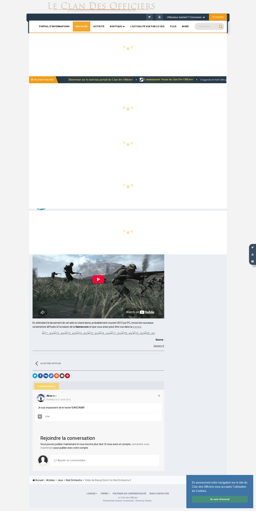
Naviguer (81, 26)
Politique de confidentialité (129, 493)
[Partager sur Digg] (45, 375)
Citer (47, 416)
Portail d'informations (54, 26)
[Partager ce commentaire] (159, 395)
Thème (104, 493)
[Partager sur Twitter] (35, 375)
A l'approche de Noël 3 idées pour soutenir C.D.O (194, 80)
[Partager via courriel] (62, 375)
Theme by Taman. (143, 501)
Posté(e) (58, 399)
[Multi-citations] (40, 416)
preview (137, 326)
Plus (173, 26)
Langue (91, 493)
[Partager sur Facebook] (40, 375)
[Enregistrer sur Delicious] (51, 375)
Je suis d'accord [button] (220, 499)
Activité (98, 26)
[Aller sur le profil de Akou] (41, 398)
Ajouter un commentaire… (72, 460)
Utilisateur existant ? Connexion (185, 17)
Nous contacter (159, 493)
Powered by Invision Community (118, 501)
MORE (185, 26)
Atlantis (219, 72)
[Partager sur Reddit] (56, 375)
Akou (49, 395)
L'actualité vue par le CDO (147, 26)
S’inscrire (217, 17)
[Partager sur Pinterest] (67, 375)
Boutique (116, 26)
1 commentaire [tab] (46, 386)
